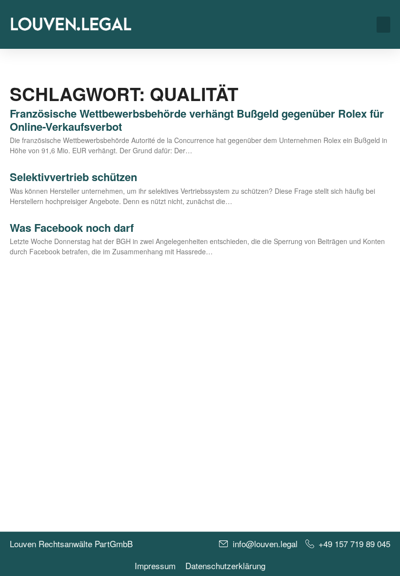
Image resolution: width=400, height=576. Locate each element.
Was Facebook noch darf (72, 227)
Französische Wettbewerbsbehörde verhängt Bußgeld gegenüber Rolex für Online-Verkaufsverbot (197, 119)
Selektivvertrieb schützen (73, 177)
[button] (383, 25)
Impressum (155, 566)
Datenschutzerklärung (225, 566)
